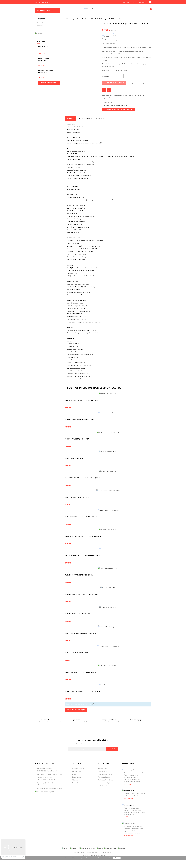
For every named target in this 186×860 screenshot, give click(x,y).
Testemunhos (102, 786)
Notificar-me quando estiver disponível (118, 109)
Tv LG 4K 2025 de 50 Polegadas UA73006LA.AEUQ (82, 594)
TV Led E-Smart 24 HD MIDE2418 (76, 652)
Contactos (142, 2)
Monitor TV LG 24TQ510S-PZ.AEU (77, 439)
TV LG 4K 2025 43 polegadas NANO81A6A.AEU (81, 672)
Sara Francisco (128, 798)
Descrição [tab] (71, 118)
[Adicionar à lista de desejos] (109, 90)
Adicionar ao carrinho (114, 82)
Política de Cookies (104, 777)
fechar (117, 858)
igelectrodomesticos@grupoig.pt (53, 788)
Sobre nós (126, 2)
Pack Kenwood (43, 46)
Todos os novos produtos (49, 83)
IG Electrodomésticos (44, 763)
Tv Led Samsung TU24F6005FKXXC (77, 497)
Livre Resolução (103, 771)
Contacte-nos (76, 771)
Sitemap (75, 780)
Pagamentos (76, 777)
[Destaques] (39, 33)
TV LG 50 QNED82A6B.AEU (74, 458)
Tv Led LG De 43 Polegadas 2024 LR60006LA (80, 633)
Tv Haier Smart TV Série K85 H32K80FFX (79, 419)
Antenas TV (40, 23)
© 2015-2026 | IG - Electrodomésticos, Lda (93, 855)
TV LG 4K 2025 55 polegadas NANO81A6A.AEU (81, 516)
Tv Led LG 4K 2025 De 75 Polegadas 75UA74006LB (82, 691)
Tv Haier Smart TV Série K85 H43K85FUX (79, 575)
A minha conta (103, 768)
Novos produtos (92, 852)
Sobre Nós (75, 783)
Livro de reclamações (105, 774)
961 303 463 (49, 783)
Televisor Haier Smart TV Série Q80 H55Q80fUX (82, 478)
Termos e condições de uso (107, 783)
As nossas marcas (78, 768)
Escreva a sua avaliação (76, 710)
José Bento (127, 817)
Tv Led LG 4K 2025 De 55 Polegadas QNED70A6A (82, 400)
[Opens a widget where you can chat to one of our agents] (13, 848)
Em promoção (79, 852)
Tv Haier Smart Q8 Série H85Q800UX (78, 614)
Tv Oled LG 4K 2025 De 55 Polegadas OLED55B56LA (83, 536)
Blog (134, 2)
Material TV (40, 25)
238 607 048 (48, 777)
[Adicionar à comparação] (104, 90)
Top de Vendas (107, 852)
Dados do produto (85, 118)
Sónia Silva (127, 784)
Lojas (74, 774)
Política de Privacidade (119, 105)
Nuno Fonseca (128, 835)
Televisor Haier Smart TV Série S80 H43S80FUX (82, 555)
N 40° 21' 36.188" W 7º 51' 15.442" (52, 774)
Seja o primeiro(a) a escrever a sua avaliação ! (80, 704)
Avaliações (100, 118)
